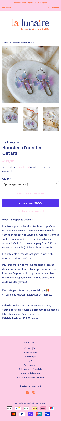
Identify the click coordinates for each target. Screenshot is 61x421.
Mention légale (30, 365)
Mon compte (30, 356)
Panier (55, 7)
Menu (8, 7)
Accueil (5, 42)
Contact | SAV (30, 348)
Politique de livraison (30, 373)
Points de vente (30, 352)
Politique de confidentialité (30, 369)
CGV (30, 361)
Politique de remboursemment (30, 377)
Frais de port (23, 167)
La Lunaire (40, 403)
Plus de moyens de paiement (30, 211)
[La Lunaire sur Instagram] (33, 392)
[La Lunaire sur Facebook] (27, 392)
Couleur (6, 178)
